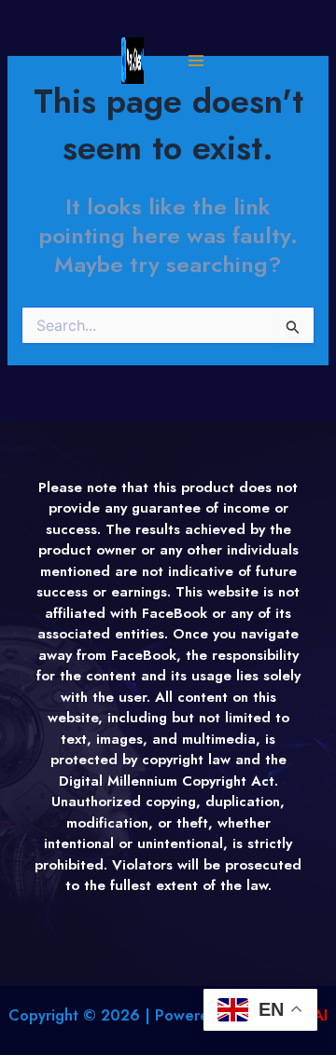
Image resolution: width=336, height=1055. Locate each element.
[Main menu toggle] (195, 61)
